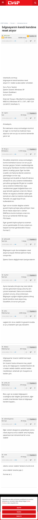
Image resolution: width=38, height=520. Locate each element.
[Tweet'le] (31, 41)
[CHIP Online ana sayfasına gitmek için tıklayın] (13, 4)
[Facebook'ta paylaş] (35, 41)
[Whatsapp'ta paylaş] (26, 41)
